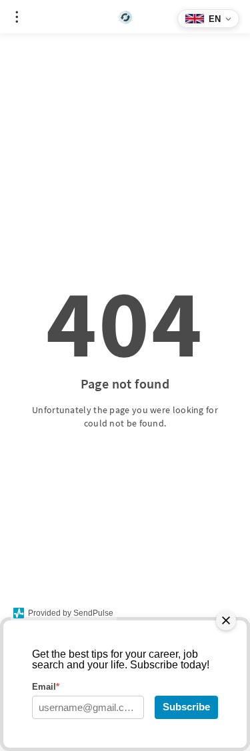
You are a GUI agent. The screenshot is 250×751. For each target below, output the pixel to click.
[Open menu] (16, 16)
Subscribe (186, 706)
